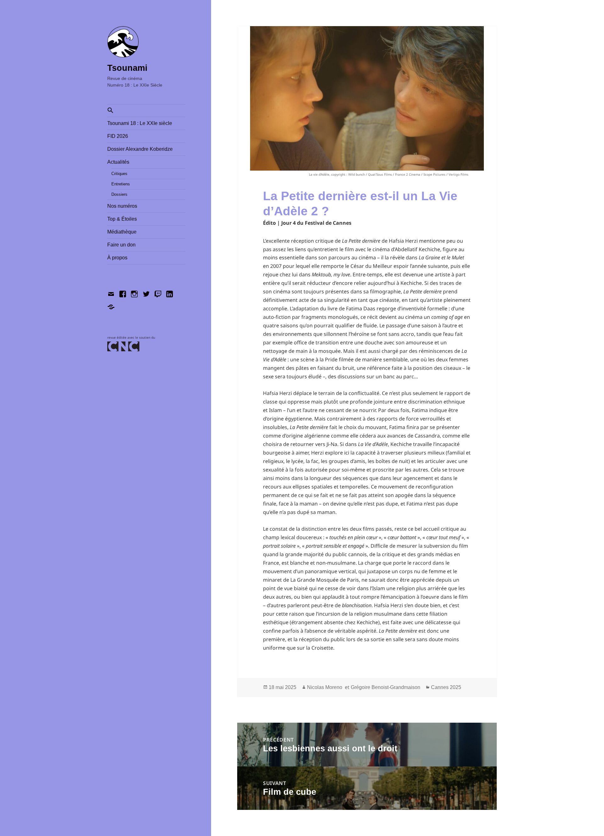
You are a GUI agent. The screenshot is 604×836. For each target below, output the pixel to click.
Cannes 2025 (446, 687)
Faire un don (121, 244)
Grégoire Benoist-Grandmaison (385, 687)
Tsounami (127, 68)
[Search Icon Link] (146, 110)
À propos (117, 257)
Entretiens (120, 184)
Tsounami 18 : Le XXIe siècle (139, 123)
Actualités (118, 162)
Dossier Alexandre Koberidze (140, 149)
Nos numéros (122, 206)
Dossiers (119, 194)
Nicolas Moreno (324, 687)
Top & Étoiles (122, 219)
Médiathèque (122, 231)
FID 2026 (117, 136)
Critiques (119, 173)
